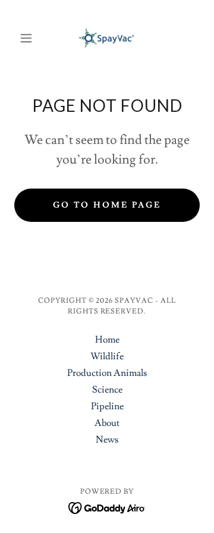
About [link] (107, 423)
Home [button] (107, 340)
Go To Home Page (107, 205)
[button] (28, 38)
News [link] (107, 440)
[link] (107, 38)
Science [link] (107, 390)
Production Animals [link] (107, 373)
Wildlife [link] (107, 356)
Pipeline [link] (107, 406)
